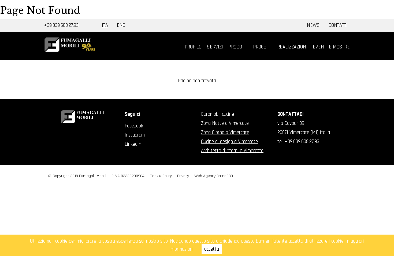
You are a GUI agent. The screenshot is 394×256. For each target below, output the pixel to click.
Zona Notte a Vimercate (225, 123)
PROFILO (193, 47)
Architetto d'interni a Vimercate (232, 150)
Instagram (135, 135)
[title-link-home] (69, 44)
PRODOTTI (238, 47)
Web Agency (204, 176)
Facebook (134, 126)
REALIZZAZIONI (292, 47)
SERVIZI (215, 47)
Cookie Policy (161, 176)
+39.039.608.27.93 (61, 25)
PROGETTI (262, 47)
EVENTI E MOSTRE (331, 47)
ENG (121, 25)
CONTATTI (338, 25)
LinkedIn (133, 144)
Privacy (183, 176)
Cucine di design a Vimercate (229, 141)
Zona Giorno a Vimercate (225, 132)
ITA (105, 25)
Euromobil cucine (217, 114)
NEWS (313, 25)
